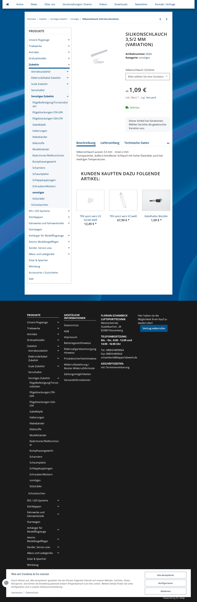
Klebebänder (39, 137)
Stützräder (38, 198)
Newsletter (141, 4)
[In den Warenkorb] (78, 30)
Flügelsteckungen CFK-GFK (47, 112)
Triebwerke (35, 46)
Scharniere (38, 167)
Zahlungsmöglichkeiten (77, 374)
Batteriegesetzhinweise (77, 343)
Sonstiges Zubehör (42, 96)
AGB (66, 331)
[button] (168, 145)
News (34, 4)
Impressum (70, 337)
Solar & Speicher (38, 260)
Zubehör (34, 64)
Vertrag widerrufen (154, 328)
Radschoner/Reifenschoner (48, 155)
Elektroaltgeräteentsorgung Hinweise (80, 350)
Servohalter (38, 90)
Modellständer (40, 149)
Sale (31, 278)
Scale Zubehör (39, 84)
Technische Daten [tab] (136, 143)
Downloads (121, 4)
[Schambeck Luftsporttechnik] (7, 4)
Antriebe (34, 52)
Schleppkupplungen (44, 180)
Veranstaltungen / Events (77, 4)
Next (164, 209)
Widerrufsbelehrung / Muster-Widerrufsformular (79, 366)
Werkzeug (34, 266)
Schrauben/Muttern (44, 186)
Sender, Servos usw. (40, 248)
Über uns (49, 4)
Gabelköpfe (39, 124)
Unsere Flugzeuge (39, 40)
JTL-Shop (180, 597)
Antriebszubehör (41, 71)
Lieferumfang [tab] (110, 143)
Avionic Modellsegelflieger (44, 241)
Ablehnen (166, 591)
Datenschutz (71, 325)
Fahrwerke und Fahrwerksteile (46, 223)
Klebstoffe (38, 143)
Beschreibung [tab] (86, 143)
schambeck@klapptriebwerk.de (119, 357)
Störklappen (36, 217)
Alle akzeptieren (165, 575)
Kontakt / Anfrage (165, 4)
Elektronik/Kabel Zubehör (46, 78)
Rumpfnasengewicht (44, 161)
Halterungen (39, 131)
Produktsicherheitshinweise (80, 358)
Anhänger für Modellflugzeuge (46, 235)
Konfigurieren (165, 583)
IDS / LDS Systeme (39, 211)
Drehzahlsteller (37, 58)
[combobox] (148, 76)
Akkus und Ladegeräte (41, 254)
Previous (81, 209)
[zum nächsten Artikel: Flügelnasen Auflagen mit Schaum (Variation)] (166, 19)
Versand (151, 97)
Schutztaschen (39, 204)
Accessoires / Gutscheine (43, 272)
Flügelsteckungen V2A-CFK (47, 118)
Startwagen (35, 229)
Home (19, 4)
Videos (103, 4)
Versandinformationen (77, 380)
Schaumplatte (40, 174)
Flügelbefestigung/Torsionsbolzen (50, 104)
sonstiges (144, 57)
